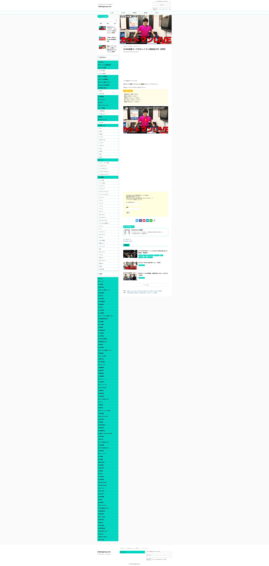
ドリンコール (103, 453)
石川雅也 (102, 298)
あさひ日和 (101, 93)
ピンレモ (102, 488)
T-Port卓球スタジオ (104, 447)
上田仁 (101, 307)
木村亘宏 (102, 347)
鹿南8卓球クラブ (103, 341)
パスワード (162, 4)
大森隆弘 (102, 321)
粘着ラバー (101, 257)
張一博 (101, 439)
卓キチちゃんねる (104, 416)
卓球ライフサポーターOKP (106, 433)
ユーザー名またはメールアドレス (162, 1)
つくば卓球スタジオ (104, 442)
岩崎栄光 (102, 304)
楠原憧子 (102, 353)
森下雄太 (102, 519)
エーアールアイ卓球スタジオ (106, 315)
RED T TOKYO (103, 536)
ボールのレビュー (103, 165)
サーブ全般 (101, 180)
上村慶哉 (102, 313)
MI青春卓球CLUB (104, 318)
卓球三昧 (102, 427)
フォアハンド (102, 185)
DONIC (100, 151)
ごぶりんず (102, 364)
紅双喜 (100, 157)
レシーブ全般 (102, 183)
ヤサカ (100, 148)
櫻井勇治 (102, 373)
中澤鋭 (101, 456)
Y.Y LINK (102, 539)
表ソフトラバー (102, 260)
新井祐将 (102, 287)
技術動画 (102, 177)
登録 (170, 9)
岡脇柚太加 (102, 330)
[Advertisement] (145, 67)
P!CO (101, 473)
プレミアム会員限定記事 (105, 64)
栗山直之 (102, 358)
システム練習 (102, 240)
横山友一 (102, 522)
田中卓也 (102, 436)
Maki (101, 499)
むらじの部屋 (103, 67)
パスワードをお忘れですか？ (163, 9)
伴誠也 (101, 470)
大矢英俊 (102, 324)
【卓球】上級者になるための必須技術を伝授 (111, 39)
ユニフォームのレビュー (104, 171)
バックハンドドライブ (103, 194)
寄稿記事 (102, 96)
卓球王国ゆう (103, 424)
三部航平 (102, 381)
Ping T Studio (103, 482)
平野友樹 (102, 479)
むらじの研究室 (103, 76)
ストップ (101, 203)
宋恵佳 (101, 404)
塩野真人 (102, 390)
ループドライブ (102, 217)
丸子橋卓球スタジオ (104, 508)
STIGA (100, 131)
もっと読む (146, 284)
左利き (100, 266)
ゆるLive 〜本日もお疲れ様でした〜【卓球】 (149, 262)
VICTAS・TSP (102, 139)
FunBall (101, 493)
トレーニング (102, 246)
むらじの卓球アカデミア (105, 82)
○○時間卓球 (102, 111)
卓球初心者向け (103, 87)
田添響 (101, 422)
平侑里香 (102, 413)
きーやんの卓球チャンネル (106, 350)
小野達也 (102, 336)
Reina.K (102, 534)
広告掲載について (130, 548)
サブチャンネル (103, 119)
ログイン (157, 12)
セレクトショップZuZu (105, 410)
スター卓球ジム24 (104, 399)
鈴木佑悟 (102, 396)
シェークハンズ (103, 384)
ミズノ (100, 128)
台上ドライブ (102, 214)
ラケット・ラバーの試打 (104, 162)
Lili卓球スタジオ (103, 531)
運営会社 (137, 548)
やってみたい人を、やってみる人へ (104, 554)
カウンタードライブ (103, 220)
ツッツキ (101, 206)
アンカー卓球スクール (105, 290)
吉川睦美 (102, 525)
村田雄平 (102, 513)
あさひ (101, 278)
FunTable (102, 491)
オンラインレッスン (104, 105)
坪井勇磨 (102, 445)
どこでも (123, 12)
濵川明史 (102, 468)
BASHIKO (102, 462)
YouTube (134, 12)
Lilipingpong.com (104, 6)
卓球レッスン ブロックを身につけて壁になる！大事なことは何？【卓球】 (144, 291)
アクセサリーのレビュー (104, 174)
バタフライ (101, 145)
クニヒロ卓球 (103, 356)
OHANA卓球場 (103, 338)
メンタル (101, 254)
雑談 (101, 116)
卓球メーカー (103, 125)
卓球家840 (102, 430)
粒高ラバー (101, 263)
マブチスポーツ (103, 505)
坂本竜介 (102, 370)
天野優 (101, 284)
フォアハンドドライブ (103, 191)
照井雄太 (102, 450)
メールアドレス (130, 202)
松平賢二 (102, 502)
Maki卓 (100, 90)
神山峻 (101, 344)
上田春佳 (102, 310)
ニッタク (101, 142)
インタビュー (103, 99)
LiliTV (101, 102)
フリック (101, 208)
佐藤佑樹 (126, 241)
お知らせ (102, 62)
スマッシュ (101, 197)
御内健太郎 (102, 511)
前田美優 (102, 496)
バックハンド (102, 188)
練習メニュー (102, 243)
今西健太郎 (102, 301)
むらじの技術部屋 (104, 79)
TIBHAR (100, 134)
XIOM (100, 154)
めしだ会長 (102, 516)
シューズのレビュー (103, 168)
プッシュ (101, 226)
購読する (124, 552)
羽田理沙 (102, 465)
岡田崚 (101, 327)
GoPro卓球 (101, 269)
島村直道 (102, 393)
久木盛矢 (131, 241)
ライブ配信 (102, 108)
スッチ (101, 402)
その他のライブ (128, 239)
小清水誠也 (102, 361)
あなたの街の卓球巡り (105, 85)
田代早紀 (102, 419)
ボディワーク (102, 234)
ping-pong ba (103, 485)
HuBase (145, 12)
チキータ (101, 211)
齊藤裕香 (102, 367)
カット (100, 228)
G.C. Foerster (103, 387)
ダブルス (101, 237)
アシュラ (102, 281)
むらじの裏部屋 (102, 73)
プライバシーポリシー (145, 548)
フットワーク (102, 231)
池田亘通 (102, 292)
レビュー (102, 160)
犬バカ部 (101, 122)
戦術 (100, 249)
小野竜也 (102, 333)
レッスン (112, 12)
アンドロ (101, 136)
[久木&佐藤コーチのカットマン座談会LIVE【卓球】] (147, 220)
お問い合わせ (122, 548)
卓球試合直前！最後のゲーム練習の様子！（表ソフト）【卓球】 (142, 292)
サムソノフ (102, 379)
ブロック (101, 200)
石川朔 (101, 295)
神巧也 (101, 407)
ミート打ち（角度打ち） (104, 223)
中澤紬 (101, 459)
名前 (127, 207)
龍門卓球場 (102, 528)
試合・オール (102, 251)
